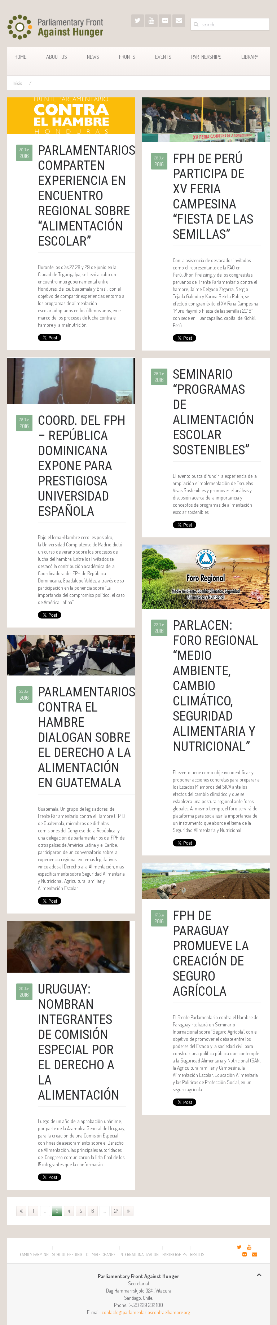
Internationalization (139, 1254)
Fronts (127, 56)
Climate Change (101, 1254)
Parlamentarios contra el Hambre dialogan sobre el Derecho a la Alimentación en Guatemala (86, 737)
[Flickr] (165, 20)
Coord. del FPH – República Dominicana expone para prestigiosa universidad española (82, 466)
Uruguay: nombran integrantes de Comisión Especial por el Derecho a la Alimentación (78, 1042)
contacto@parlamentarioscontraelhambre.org (146, 1312)
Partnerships (206, 56)
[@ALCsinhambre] (137, 20)
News (93, 56)
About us (56, 56)
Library (249, 56)
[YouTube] (151, 20)
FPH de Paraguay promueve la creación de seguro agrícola (211, 953)
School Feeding (67, 1254)
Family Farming (34, 1254)
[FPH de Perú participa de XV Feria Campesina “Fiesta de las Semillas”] (206, 119)
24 (116, 1211)
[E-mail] (178, 20)
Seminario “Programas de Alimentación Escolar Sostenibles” (213, 412)
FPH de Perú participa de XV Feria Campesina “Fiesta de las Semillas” (213, 196)
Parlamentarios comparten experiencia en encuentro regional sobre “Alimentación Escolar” (86, 196)
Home (20, 56)
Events (163, 56)
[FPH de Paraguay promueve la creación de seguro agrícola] (206, 880)
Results (197, 1254)
